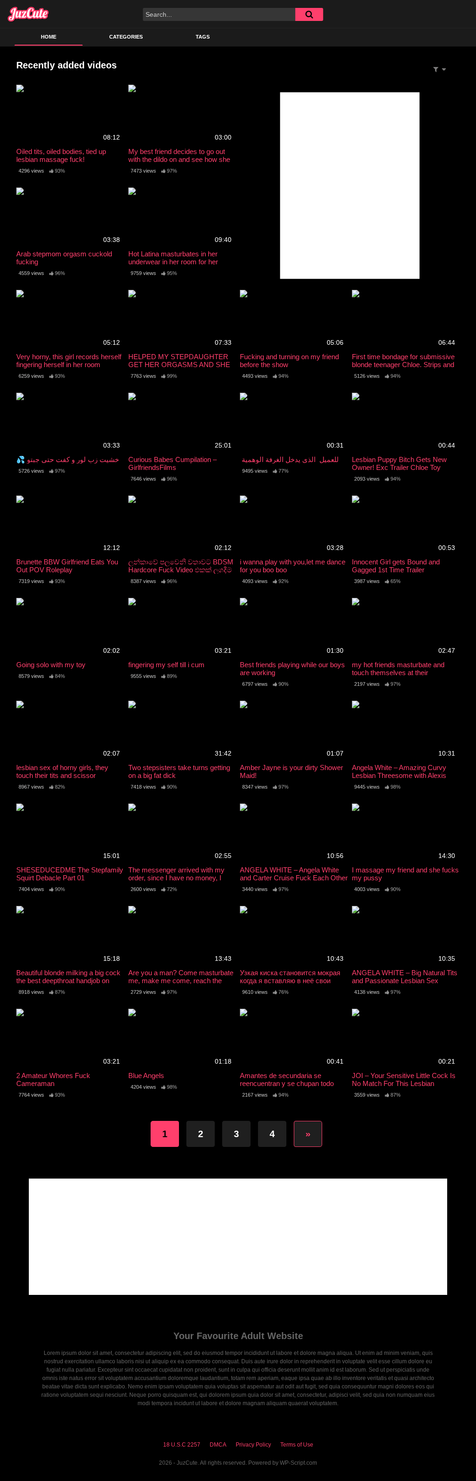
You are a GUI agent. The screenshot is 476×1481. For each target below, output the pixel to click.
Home (48, 37)
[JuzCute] (28, 14)
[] (309, 14)
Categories (126, 37)
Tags (203, 37)
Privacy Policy (253, 1444)
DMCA (218, 1444)
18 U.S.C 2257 (181, 1444)
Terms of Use (296, 1444)
